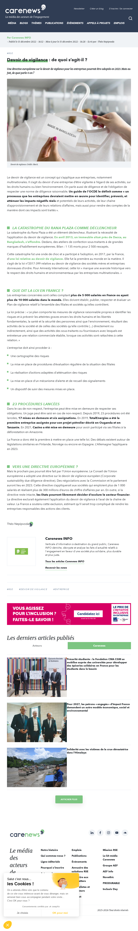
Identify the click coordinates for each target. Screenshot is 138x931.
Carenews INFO (21, 37)
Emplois (119, 23)
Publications (54, 23)
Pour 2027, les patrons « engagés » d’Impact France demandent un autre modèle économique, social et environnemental (98, 707)
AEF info (108, 871)
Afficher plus (69, 799)
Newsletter (79, 8)
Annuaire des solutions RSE (80, 869)
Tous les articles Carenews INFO (64, 561)
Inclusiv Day (110, 889)
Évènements (75, 23)
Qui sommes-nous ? (53, 855)
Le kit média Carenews (110, 857)
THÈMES (36, 23)
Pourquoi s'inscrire (52, 867)
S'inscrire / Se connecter (121, 8)
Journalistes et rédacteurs (81, 888)
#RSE (10, 53)
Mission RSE (110, 850)
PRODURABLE (111, 883)
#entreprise (61, 589)
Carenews (99, 645)
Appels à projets (98, 23)
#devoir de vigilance (33, 589)
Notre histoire (49, 850)
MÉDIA (12, 23)
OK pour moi (60, 912)
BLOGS (24, 23)
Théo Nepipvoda (106, 41)
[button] (7, 925)
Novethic (108, 877)
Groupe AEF (110, 865)
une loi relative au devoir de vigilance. (37, 259)
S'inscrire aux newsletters (80, 879)
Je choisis (22, 912)
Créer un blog (97, 8)
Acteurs (37, 645)
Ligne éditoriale (50, 861)
